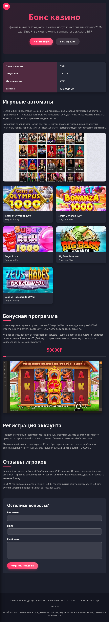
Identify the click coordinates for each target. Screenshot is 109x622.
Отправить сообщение (22, 565)
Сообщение (14, 539)
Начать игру (41, 41)
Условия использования (61, 600)
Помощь (54, 606)
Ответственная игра (88, 600)
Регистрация (67, 41)
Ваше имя (13, 512)
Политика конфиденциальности (27, 600)
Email (10, 525)
